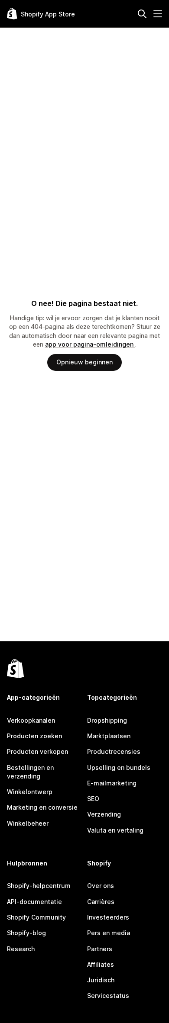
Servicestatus (108, 995)
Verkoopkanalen (31, 720)
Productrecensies (113, 751)
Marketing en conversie (42, 807)
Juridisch (100, 980)
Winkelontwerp (29, 791)
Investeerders (108, 917)
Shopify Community (36, 917)
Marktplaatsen (108, 736)
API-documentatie (34, 901)
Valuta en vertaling (115, 830)
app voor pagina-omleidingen (90, 344)
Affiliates (100, 964)
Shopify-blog (26, 932)
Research (21, 948)
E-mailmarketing (111, 783)
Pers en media (108, 932)
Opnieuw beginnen (84, 362)
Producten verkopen (37, 751)
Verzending (104, 814)
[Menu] (157, 14)
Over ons (100, 885)
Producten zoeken (34, 736)
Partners (99, 948)
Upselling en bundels (118, 767)
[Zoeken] (142, 14)
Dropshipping (107, 720)
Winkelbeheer (28, 823)
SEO (93, 798)
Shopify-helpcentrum (39, 885)
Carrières (100, 901)
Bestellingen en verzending (30, 772)
